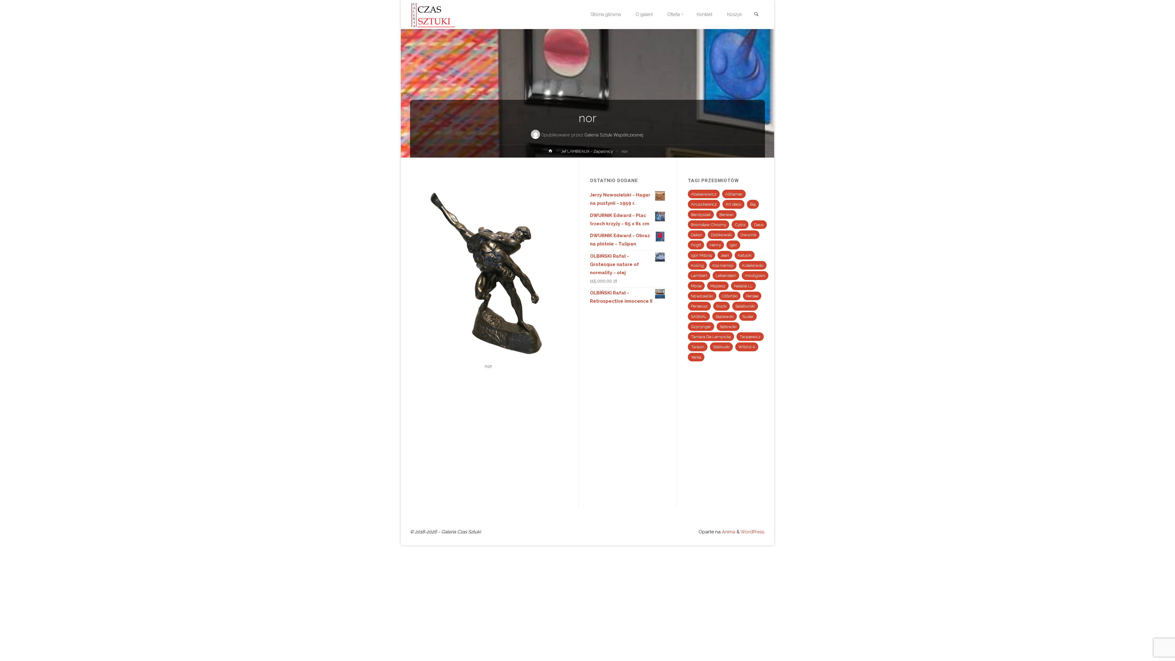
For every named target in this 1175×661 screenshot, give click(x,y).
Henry (715, 244)
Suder (748, 316)
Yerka (696, 357)
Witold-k (746, 346)
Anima (728, 532)
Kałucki (745, 255)
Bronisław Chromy (708, 224)
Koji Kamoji (722, 265)
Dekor (696, 234)
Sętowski (728, 326)
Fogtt (696, 244)
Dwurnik (748, 234)
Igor (733, 244)
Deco (759, 224)
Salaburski (745, 306)
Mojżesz (718, 285)
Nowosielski (702, 295)
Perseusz (699, 306)
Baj (753, 204)
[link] (756, 15)
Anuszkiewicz (704, 204)
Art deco (733, 204)
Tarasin (697, 346)
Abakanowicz (704, 194)
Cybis (740, 224)
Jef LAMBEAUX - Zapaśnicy (587, 151)
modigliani (755, 275)
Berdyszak (701, 214)
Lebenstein (726, 275)
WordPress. (752, 532)
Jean (725, 255)
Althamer (734, 194)
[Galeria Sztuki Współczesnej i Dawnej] (435, 14)
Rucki (721, 306)
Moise (696, 285)
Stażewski (724, 316)
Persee (752, 295)
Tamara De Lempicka (711, 336)
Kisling (697, 265)
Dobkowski (721, 234)
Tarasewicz (750, 336)
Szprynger (701, 326)
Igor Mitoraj (701, 255)
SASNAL (699, 316)
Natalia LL (743, 285)
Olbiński (729, 295)
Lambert (699, 275)
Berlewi (726, 214)
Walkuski (721, 346)
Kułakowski (752, 265)
